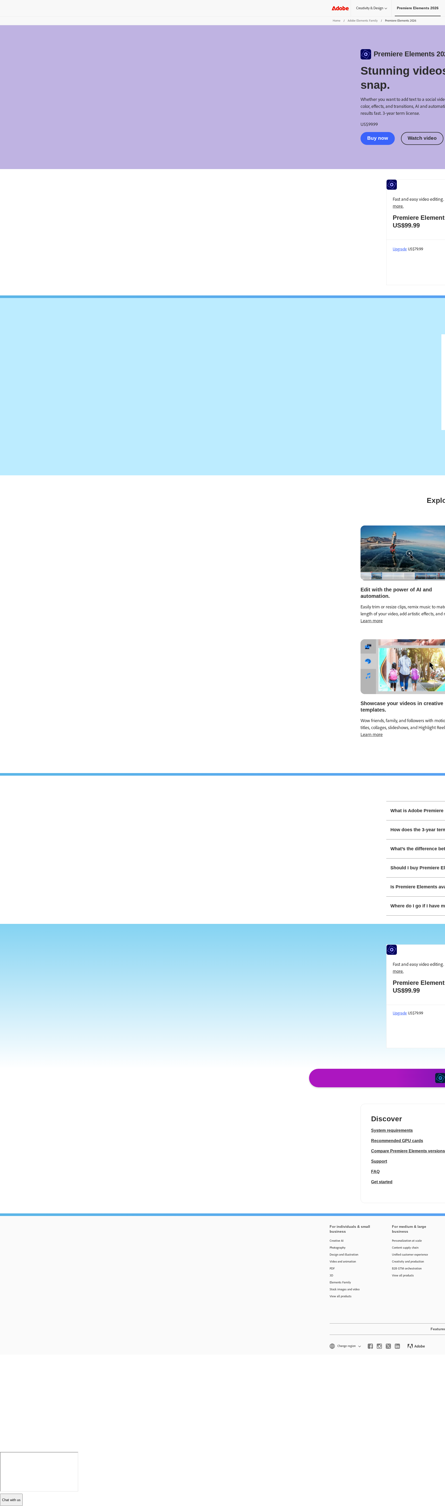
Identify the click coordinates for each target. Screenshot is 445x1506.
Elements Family (340, 1282)
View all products (341, 1296)
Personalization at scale (407, 1240)
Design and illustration (344, 1254)
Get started (381, 1182)
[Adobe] (340, 8)
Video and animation (343, 1261)
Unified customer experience (410, 1254)
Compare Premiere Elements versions (408, 1151)
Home (336, 20)
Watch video (422, 138)
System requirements (392, 1130)
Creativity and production (408, 1261)
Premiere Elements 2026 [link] (418, 8)
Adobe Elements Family (363, 20)
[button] (345, 1346)
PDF (332, 1268)
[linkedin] (397, 1346)
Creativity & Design (369, 8)
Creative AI (337, 1240)
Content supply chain (405, 1247)
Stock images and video (345, 1289)
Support (379, 1161)
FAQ (375, 1171)
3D (331, 1275)
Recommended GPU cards (397, 1141)
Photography (338, 1247)
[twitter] (388, 1346)
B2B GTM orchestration (407, 1268)
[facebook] (370, 1346)
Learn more (372, 621)
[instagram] (379, 1346)
